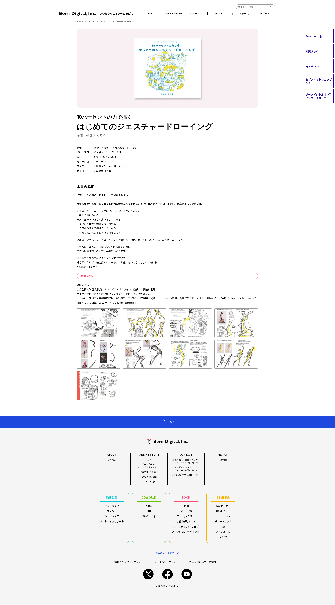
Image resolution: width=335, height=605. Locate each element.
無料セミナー (223, 511)
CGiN (149, 459)
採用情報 (223, 459)
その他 (223, 537)
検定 (223, 526)
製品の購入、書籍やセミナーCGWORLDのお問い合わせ (186, 461)
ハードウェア (112, 516)
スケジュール (223, 531)
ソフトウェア (112, 506)
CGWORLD (149, 497)
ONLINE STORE (173, 13)
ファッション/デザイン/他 (186, 531)
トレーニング (223, 516)
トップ (80, 21)
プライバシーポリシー (166, 562)
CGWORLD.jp (149, 516)
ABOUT (151, 13)
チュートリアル (223, 521)
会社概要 (112, 459)
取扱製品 (111, 497)
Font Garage (149, 481)
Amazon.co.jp (314, 36)
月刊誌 (149, 506)
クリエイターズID (241, 13)
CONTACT (196, 13)
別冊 (149, 511)
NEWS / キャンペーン (167, 552)
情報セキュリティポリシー (129, 562)
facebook (167, 574)
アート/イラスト (186, 516)
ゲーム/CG (186, 511)
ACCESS (264, 13)
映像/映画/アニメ (186, 521)
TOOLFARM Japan (149, 476)
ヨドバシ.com (314, 66)
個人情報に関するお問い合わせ (186, 475)
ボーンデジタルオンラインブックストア (319, 96)
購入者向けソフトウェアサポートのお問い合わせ (186, 469)
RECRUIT (219, 13)
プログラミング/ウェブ (186, 526)
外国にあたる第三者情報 (202, 562)
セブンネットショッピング (319, 81)
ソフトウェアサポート (112, 521)
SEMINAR (223, 497)
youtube (186, 574)
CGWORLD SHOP (149, 472)
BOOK (91, 21)
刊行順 (186, 506)
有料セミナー (223, 506)
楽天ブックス (313, 51)
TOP (171, 421)
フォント (112, 511)
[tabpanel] (167, 68)
